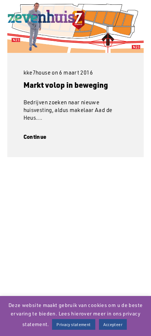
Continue (35, 136)
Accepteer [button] (112, 324)
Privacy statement (73, 324)
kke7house (37, 72)
